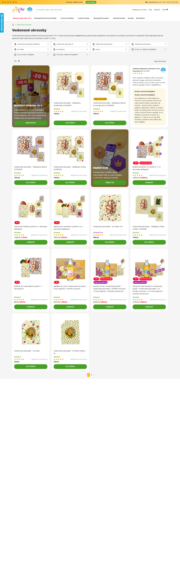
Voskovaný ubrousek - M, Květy (27, 351)
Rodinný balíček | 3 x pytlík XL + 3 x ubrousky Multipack (147, 168)
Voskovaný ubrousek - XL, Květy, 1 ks (107, 226)
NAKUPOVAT (31, 123)
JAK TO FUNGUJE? (86, 2)
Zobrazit (149, 182)
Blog (150, 10)
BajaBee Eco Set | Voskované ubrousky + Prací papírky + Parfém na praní (70, 287)
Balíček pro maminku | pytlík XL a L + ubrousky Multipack (68, 227)
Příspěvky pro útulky (139, 10)
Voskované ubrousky (24, 25)
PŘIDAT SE (110, 182)
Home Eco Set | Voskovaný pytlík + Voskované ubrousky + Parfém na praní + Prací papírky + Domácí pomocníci (109, 288)
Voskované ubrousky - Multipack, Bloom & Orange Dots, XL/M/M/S (109, 104)
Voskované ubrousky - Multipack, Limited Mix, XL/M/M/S (67, 104)
